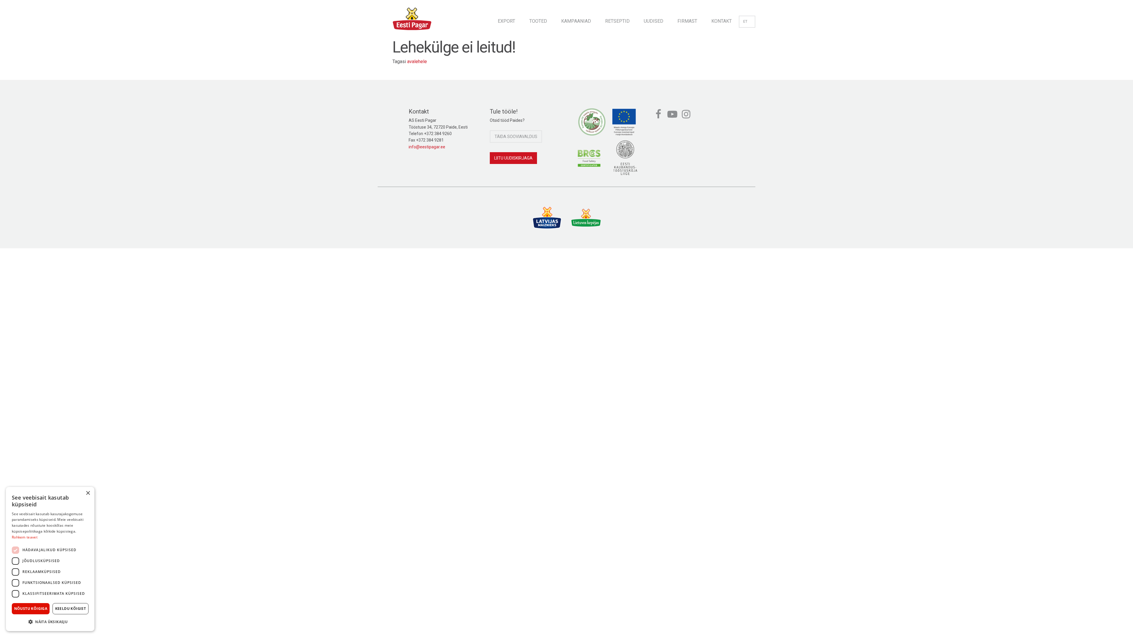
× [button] (88, 493)
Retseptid (617, 21)
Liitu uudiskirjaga (513, 158)
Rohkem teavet (24, 537)
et (745, 21)
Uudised (653, 21)
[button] (50, 621)
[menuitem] (506, 19)
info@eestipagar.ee (427, 147)
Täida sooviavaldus (516, 136)
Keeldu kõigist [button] (70, 608)
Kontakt (721, 21)
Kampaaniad (576, 21)
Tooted (538, 21)
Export (506, 21)
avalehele (417, 61)
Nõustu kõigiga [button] (31, 608)
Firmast (687, 21)
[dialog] (50, 559)
